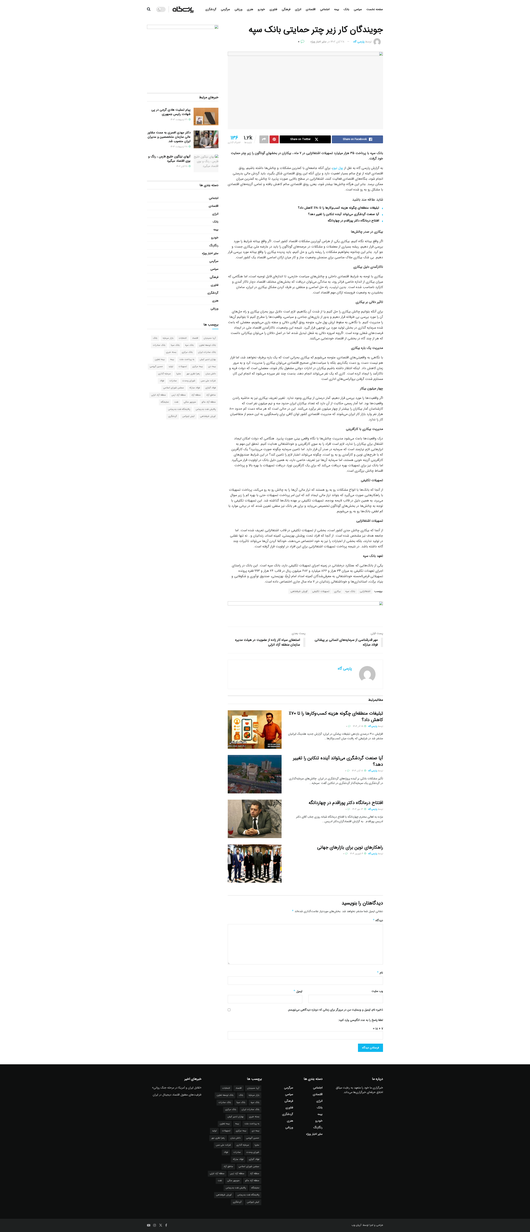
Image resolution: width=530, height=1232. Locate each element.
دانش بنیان (211, 374)
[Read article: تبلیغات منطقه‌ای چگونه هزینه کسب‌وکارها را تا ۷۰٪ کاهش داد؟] (255, 729)
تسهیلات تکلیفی (320, 591)
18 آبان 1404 (358, 771)
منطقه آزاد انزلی (158, 395)
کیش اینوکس (188, 416)
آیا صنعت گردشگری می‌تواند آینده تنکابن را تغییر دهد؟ (343, 214)
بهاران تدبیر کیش (208, 359)
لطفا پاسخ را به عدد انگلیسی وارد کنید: (360, 1020)
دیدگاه (378, 920)
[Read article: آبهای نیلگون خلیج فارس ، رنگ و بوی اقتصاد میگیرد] (206, 163)
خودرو (261, 9)
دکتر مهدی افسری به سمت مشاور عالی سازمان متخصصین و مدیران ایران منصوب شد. (169, 137)
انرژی (298, 9)
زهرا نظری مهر (193, 374)
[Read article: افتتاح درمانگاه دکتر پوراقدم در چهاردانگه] (255, 819)
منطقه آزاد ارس (178, 395)
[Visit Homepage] (183, 9)
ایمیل (297, 991)
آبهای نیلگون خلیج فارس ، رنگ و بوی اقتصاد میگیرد (169, 158)
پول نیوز (337, 168)
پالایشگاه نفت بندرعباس (179, 409)
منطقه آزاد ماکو (209, 402)
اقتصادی (311, 9)
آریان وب (356, 1225)
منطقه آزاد (196, 395)
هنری (250, 9)
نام (380, 972)
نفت (176, 402)
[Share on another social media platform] (264, 139)
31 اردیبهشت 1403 (179, 119)
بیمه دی (212, 366)
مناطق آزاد (211, 395)
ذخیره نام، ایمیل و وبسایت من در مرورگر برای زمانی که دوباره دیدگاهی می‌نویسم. (335, 1009)
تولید (171, 366)
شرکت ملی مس (208, 381)
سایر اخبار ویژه (318, 41)
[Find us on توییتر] (160, 1225)
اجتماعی (325, 9)
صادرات (173, 381)
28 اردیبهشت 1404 (179, 146)
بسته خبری (171, 352)
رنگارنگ (213, 245)
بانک (346, 9)
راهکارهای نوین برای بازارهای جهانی (350, 847)
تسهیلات (183, 366)
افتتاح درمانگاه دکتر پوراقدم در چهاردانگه (353, 220)
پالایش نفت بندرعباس (206, 409)
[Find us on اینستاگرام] (154, 1225)
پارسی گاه (358, 41)
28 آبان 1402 (337, 41)
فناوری (273, 9)
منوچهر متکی (190, 402)
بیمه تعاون (160, 359)
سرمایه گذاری (164, 374)
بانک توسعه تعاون (207, 345)
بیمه (336, 9)
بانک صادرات (159, 345)
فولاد (162, 381)
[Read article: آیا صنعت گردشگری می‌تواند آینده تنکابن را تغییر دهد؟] (255, 774)
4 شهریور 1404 (357, 853)
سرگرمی (225, 9)
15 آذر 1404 (358, 726)
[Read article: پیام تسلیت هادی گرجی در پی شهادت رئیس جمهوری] (206, 117)
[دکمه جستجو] (149, 9)
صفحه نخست (374, 9)
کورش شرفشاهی (298, 591)
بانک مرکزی (187, 352)
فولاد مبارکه (194, 388)
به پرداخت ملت (186, 359)
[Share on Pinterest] (274, 139)
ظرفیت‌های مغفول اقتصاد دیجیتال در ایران (177, 1094)
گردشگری (210, 9)
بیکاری (337, 591)
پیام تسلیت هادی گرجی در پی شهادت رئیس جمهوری (170, 112)
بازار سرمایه (168, 338)
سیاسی (358, 9)
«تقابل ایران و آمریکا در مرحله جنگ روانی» (176, 1087)
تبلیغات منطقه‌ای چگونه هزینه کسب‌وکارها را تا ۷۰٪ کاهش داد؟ (338, 207)
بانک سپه (350, 591)
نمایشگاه (165, 402)
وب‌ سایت (377, 991)
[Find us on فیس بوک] (166, 1225)
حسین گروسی (156, 366)
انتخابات (183, 338)
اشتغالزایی (365, 591)
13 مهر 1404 (358, 809)
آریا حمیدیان (210, 338)
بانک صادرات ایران (207, 352)
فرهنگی (286, 9)
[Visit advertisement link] (305, 611)
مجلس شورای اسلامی (173, 388)
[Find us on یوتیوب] (148, 1225)
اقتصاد (195, 338)
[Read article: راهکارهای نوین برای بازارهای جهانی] (255, 863)
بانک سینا (175, 345)
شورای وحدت (188, 381)
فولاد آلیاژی (210, 388)
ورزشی (238, 9)
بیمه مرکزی (197, 366)
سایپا (178, 374)
